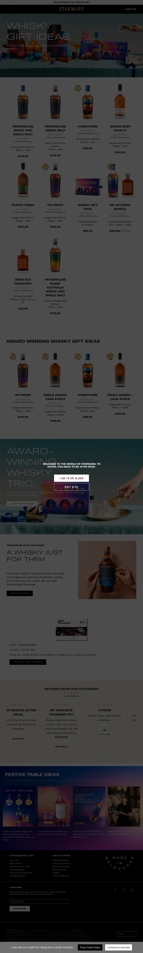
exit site (71, 487)
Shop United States (90, 947)
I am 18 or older (71, 478)
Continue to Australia (118, 947)
